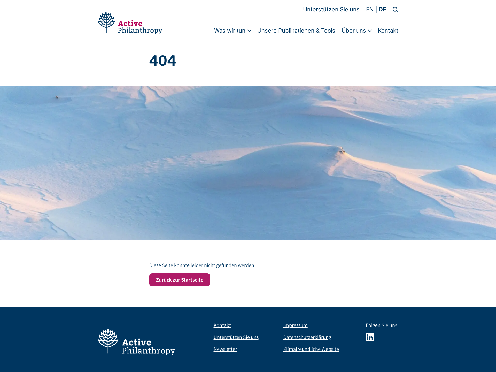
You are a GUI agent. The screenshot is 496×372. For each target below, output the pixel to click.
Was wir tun (229, 30)
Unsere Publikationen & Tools (296, 30)
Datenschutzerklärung (307, 337)
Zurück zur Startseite (179, 279)
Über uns (354, 30)
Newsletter (225, 349)
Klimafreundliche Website (311, 349)
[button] (392, 9)
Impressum (295, 325)
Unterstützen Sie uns (331, 9)
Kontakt (388, 30)
